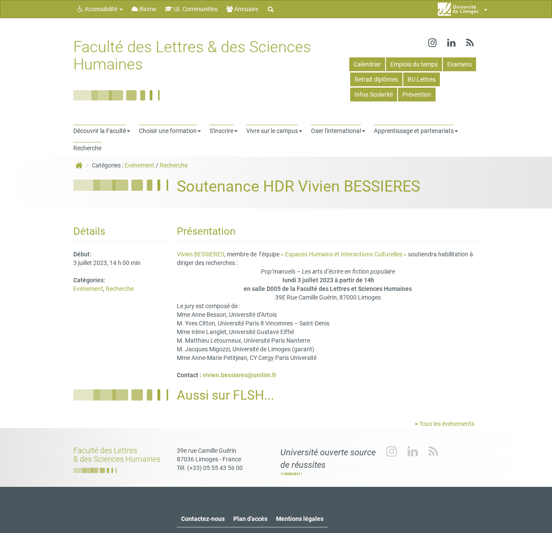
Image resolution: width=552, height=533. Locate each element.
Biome (147, 9)
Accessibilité (101, 9)
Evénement (139, 165)
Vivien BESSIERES (200, 254)
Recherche (174, 165)
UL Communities (195, 9)
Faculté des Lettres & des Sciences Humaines (192, 55)
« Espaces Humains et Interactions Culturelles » (343, 254)
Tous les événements (446, 423)
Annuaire (245, 9)
